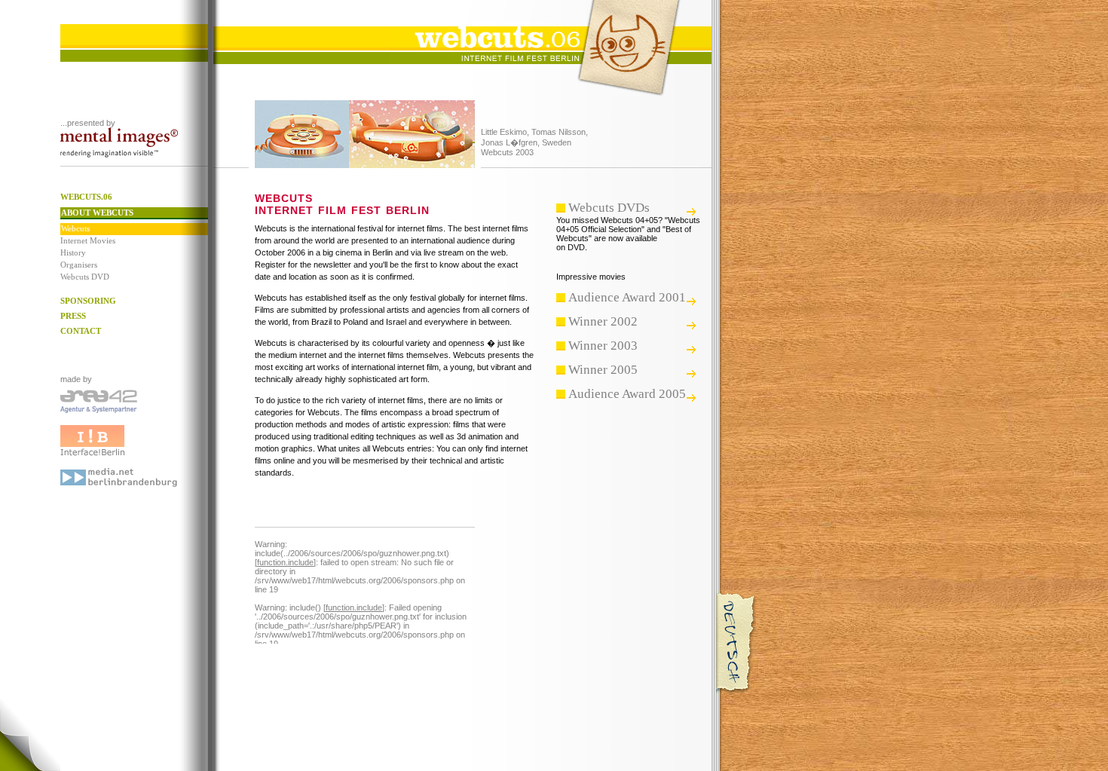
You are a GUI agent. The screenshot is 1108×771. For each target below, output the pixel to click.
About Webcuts (97, 212)
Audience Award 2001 (627, 297)
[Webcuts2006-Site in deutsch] (737, 692)
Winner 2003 (603, 345)
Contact (80, 330)
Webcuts (75, 228)
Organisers (78, 264)
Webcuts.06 (86, 196)
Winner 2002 (603, 321)
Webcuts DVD (84, 276)
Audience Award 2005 (627, 394)
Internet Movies (87, 240)
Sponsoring (88, 300)
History (73, 252)
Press (73, 315)
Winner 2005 (603, 370)
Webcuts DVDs (609, 207)
